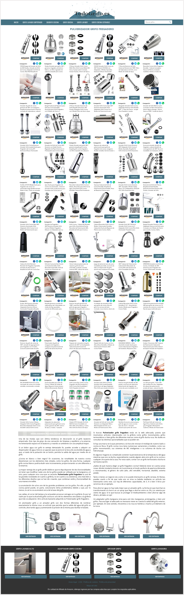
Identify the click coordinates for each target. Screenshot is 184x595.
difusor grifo (114, 549)
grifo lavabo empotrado (32, 22)
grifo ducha (68, 22)
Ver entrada (31, 536)
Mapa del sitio (92, 586)
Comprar (36, 58)
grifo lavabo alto (25, 549)
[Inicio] (92, 18)
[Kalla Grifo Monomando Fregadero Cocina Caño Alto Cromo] (129, 522)
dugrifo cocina (53, 22)
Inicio (16, 22)
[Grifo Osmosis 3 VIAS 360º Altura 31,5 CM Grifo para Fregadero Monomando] (80, 522)
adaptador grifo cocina (70, 549)
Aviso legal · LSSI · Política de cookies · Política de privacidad (92, 582)
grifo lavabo (82, 22)
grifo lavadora (159, 549)
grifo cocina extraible (101, 22)
